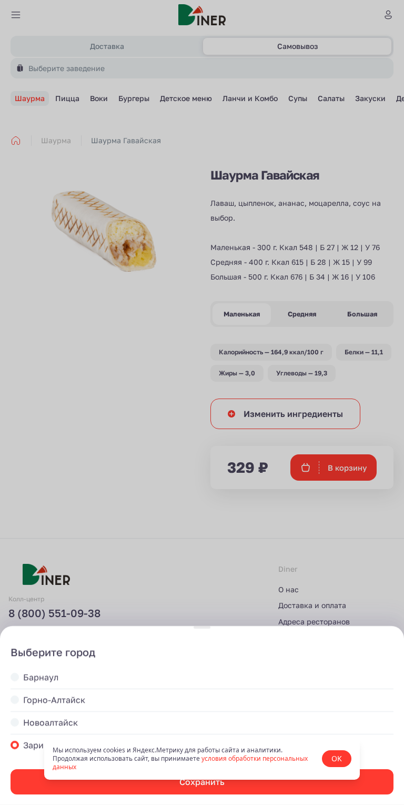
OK (336, 758)
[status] (202, 759)
